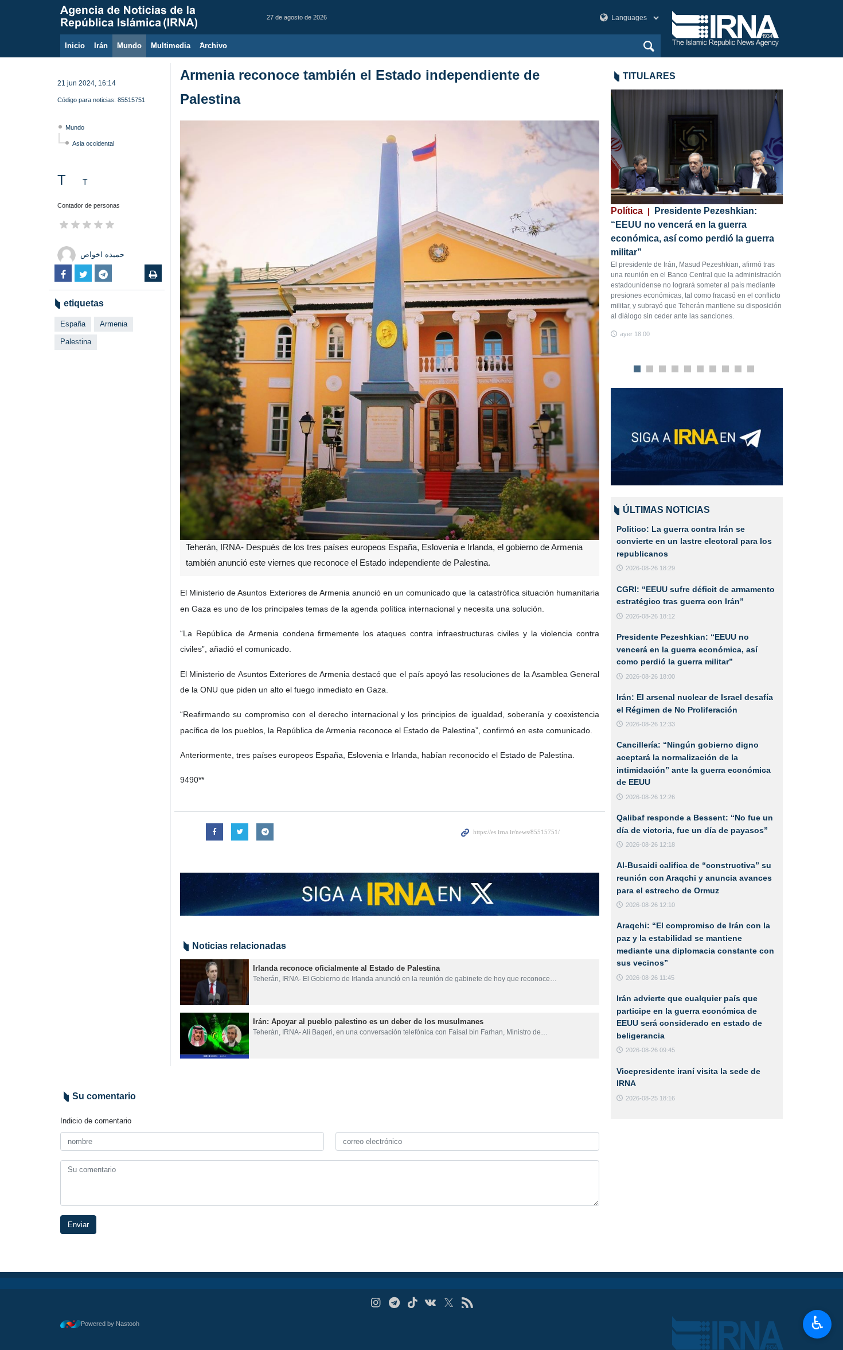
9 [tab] (738, 369)
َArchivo (213, 45)
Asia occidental (93, 143)
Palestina (75, 341)
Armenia (113, 324)
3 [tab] (663, 369)
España (72, 324)
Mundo (129, 45)
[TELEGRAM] (394, 1303)
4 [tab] (675, 369)
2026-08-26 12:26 (650, 796)
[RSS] (467, 1303)
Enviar (78, 1224)
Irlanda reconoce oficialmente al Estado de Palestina (346, 968)
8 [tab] (726, 369)
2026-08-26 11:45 (650, 977)
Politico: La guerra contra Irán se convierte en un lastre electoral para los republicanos (694, 541)
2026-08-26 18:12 (650, 616)
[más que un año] (214, 982)
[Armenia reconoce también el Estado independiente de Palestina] (389, 330)
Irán (101, 45)
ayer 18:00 (635, 333)
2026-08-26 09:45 (650, 1049)
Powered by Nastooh (110, 1323)
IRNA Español (152, 17)
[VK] (431, 1303)
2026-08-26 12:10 (650, 904)
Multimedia (170, 45)
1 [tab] (637, 369)
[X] (448, 1303)
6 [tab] (700, 369)
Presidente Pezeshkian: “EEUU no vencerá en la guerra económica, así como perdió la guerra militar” (687, 649)
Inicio (75, 45)
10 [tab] (750, 369)
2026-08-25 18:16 (650, 1098)
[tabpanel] (697, 214)
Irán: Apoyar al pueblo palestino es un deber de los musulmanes (368, 1021)
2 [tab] (650, 369)
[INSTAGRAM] (376, 1303)
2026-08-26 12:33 (650, 724)
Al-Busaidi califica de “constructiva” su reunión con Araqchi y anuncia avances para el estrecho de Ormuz (694, 877)
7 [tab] (713, 369)
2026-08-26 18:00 (650, 676)
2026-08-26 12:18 (650, 844)
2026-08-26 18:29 (650, 568)
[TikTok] (412, 1303)
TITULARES (649, 76)
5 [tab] (688, 369)
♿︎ (817, 1323)
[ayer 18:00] (697, 147)
